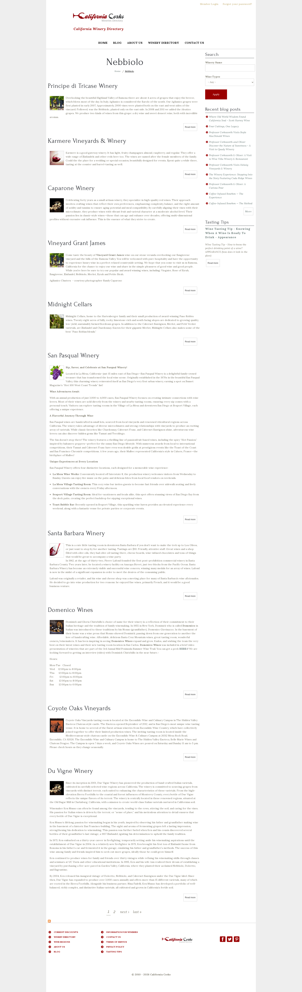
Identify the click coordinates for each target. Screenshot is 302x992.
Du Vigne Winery (70, 770)
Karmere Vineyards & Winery (87, 140)
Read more (191, 127)
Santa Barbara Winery (76, 533)
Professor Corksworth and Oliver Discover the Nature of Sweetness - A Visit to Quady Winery (230, 145)
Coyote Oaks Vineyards (79, 708)
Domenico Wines (70, 609)
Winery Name (213, 62)
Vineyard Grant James (77, 243)
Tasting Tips (114, 951)
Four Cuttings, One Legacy (224, 126)
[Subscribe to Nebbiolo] (49, 920)
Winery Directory (162, 43)
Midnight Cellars (70, 304)
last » (137, 912)
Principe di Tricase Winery (83, 85)
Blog (117, 42)
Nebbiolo (129, 71)
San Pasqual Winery (73, 355)
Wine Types (212, 76)
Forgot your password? (237, 4)
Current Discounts (66, 932)
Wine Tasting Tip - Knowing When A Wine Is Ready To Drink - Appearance (227, 233)
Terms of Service (116, 942)
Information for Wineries (122, 932)
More (248, 211)
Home (102, 42)
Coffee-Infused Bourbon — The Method (230, 203)
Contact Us (194, 42)
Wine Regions (62, 942)
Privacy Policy (115, 946)
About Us (134, 42)
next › (124, 912)
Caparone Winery (71, 188)
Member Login (209, 4)
